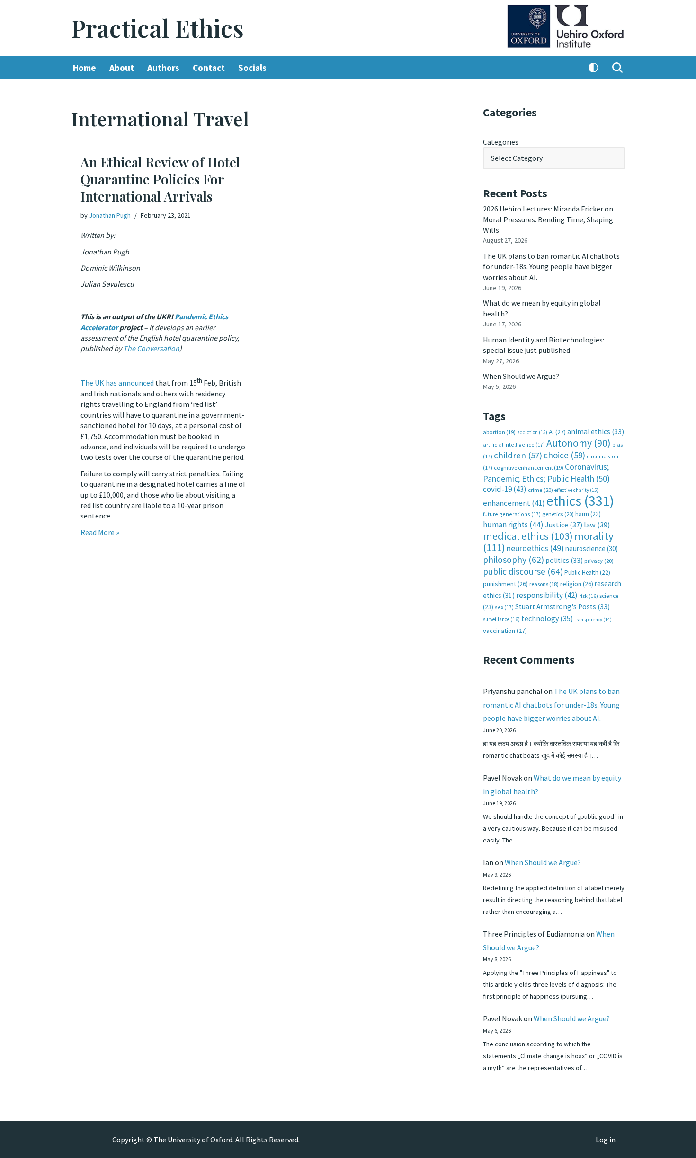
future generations (512, 514)
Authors (163, 67)
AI (557, 432)
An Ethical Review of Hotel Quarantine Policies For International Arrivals (160, 179)
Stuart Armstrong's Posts (562, 606)
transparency (593, 619)
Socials (252, 67)
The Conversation (151, 348)
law (597, 525)
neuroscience (591, 548)
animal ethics (595, 431)
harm (588, 514)
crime (540, 489)
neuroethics (535, 548)
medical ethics (528, 536)
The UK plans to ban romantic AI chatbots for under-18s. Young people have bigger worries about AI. (551, 266)
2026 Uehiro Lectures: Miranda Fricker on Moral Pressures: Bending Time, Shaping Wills (548, 219)
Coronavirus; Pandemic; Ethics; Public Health (546, 472)
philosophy (513, 559)
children (518, 455)
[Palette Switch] (593, 67)
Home (84, 67)
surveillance (501, 619)
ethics (580, 500)
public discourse (523, 571)
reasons (544, 584)
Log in (606, 1139)
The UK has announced (117, 383)
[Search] (617, 67)
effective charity (576, 490)
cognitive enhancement (528, 467)
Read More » (99, 532)
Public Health (587, 573)
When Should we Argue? (521, 376)
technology (547, 618)
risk (588, 596)
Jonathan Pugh (110, 215)
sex (504, 607)
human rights (513, 524)
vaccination (505, 630)
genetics (558, 514)
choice (564, 455)
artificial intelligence (514, 444)
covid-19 (504, 489)
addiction (532, 432)
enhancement (514, 503)
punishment (505, 583)
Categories (500, 142)
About (121, 67)
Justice (563, 524)
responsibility (547, 595)
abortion (499, 432)
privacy (599, 560)
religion (576, 583)
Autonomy (578, 443)
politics (564, 560)
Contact (209, 67)
